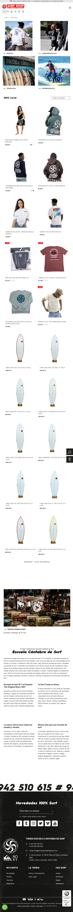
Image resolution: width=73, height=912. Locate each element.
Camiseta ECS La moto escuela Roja (52, 278)
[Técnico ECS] (19, 71)
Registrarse (10, 883)
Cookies (32, 906)
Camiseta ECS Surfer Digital (50, 232)
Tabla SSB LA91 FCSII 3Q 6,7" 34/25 (52, 367)
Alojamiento (60, 883)
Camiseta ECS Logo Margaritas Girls (52, 321)
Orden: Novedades (59, 98)
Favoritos (9, 880)
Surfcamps (59, 877)
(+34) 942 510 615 (36, 844)
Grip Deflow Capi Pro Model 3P (17, 278)
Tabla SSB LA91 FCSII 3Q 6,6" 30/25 (17, 411)
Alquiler (58, 880)
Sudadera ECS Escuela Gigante (50, 140)
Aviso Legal (33, 877)
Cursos (58, 873)
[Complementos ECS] (54, 36)
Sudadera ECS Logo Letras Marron (51, 186)
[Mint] (31, 190)
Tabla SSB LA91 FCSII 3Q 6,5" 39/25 (18, 367)
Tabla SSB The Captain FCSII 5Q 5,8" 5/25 (20, 549)
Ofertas (9, 877)
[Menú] (70, 891)
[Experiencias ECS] (54, 71)
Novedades (10, 873)
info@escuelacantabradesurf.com (45, 851)
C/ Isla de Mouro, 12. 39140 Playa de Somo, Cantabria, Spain (48, 856)
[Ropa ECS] (19, 36)
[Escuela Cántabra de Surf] (13, 7)
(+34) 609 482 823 (36, 846)
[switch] (67, 904)
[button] (5, 907)
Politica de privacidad (23, 906)
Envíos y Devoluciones (36, 873)
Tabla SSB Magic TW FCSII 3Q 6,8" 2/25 (52, 457)
